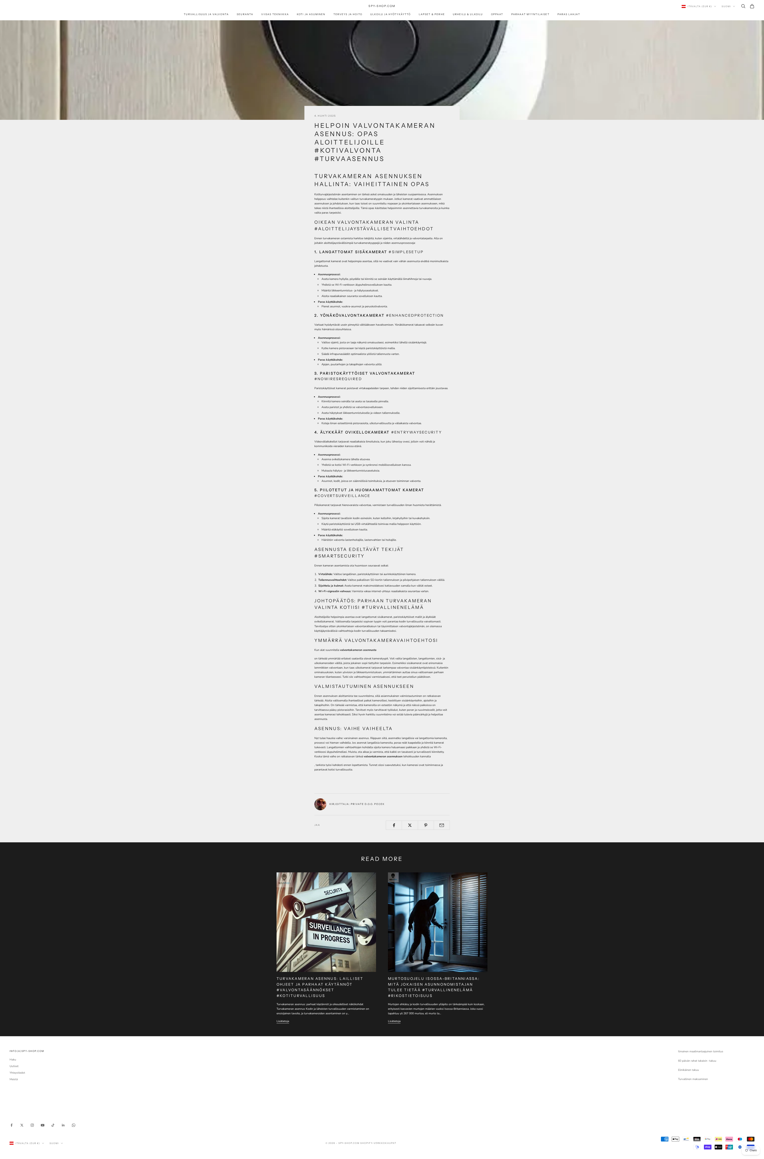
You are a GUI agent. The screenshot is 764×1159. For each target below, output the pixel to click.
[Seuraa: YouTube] (43, 1125)
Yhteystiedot (17, 1073)
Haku (13, 1059)
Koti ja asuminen (311, 14)
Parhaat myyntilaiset (530, 14)
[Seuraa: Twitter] (22, 1125)
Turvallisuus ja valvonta (206, 14)
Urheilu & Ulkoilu (468, 14)
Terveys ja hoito (348, 14)
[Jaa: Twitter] (410, 825)
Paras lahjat (568, 14)
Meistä (14, 1079)
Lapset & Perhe (432, 14)
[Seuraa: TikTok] (53, 1125)
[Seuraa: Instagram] (32, 1125)
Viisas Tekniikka (275, 14)
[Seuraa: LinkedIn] (63, 1125)
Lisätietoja (283, 1021)
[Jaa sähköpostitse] (442, 825)
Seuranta (245, 14)
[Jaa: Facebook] (394, 825)
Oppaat (497, 14)
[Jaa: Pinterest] (426, 825)
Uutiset (14, 1066)
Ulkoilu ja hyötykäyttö (390, 14)
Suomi (726, 6)
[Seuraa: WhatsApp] (74, 1125)
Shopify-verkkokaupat (378, 1143)
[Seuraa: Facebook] (12, 1125)
